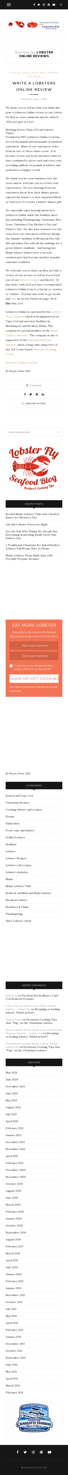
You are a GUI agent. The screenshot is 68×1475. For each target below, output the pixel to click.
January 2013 (13, 1288)
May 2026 (11, 1072)
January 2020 (14, 1218)
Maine (9, 879)
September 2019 (16, 1232)
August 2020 (13, 1190)
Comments (34, 385)
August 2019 (13, 1239)
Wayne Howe (36, 403)
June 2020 (12, 1197)
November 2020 (16, 1177)
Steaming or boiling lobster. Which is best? (33, 1011)
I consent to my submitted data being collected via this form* (33, 667)
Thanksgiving (14, 914)
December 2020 (16, 1170)
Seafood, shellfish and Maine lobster (28, 893)
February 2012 (14, 1330)
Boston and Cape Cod (19, 795)
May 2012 (11, 1316)
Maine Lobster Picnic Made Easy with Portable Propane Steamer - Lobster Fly (34, 1031)
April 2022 (12, 1121)
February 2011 (14, 1392)
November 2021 (15, 1149)
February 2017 (14, 1246)
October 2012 (14, 1302)
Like (13, 298)
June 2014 (12, 1267)
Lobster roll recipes (18, 865)
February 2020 (15, 1211)
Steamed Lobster (16, 900)
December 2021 (15, 1142)
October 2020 (14, 1184)
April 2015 (12, 1260)
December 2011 (15, 1343)
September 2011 (16, 1357)
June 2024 (12, 1079)
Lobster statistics (17, 872)
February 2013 (14, 1281)
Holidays (34, 76)
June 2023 (12, 1093)
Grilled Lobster (15, 837)
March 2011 (13, 1385)
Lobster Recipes (16, 858)
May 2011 (11, 1371)
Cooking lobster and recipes (24, 809)
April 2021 (12, 1156)
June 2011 (11, 1364)
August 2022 (13, 1107)
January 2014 (14, 1274)
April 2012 (12, 1323)
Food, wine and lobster (40, 72)
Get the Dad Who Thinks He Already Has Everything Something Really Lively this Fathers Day (31, 535)
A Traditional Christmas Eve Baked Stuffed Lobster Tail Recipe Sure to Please (32, 546)
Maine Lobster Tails (18, 886)
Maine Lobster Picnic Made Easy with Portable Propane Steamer (29, 557)
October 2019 (14, 1225)
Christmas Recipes (17, 802)
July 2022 (11, 1114)
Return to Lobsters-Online (21, 362)
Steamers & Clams (17, 907)
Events (14, 72)
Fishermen (12, 823)
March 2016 (13, 1253)
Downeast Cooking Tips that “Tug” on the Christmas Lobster (31, 1021)
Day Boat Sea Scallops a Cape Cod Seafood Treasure (32, 997)
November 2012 (15, 1295)
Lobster (11, 851)
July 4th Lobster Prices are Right (27, 524)
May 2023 (11, 1100)
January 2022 (14, 1135)
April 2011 (12, 1378)
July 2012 (11, 1309)
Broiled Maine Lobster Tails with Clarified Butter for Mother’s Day (32, 515)
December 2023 (15, 1086)
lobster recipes (29, 280)
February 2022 (15, 1128)
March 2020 (13, 1204)
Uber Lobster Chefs (18, 921)
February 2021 (14, 1163)
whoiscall (11, 995)
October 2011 (14, 1350)
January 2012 (13, 1337)
